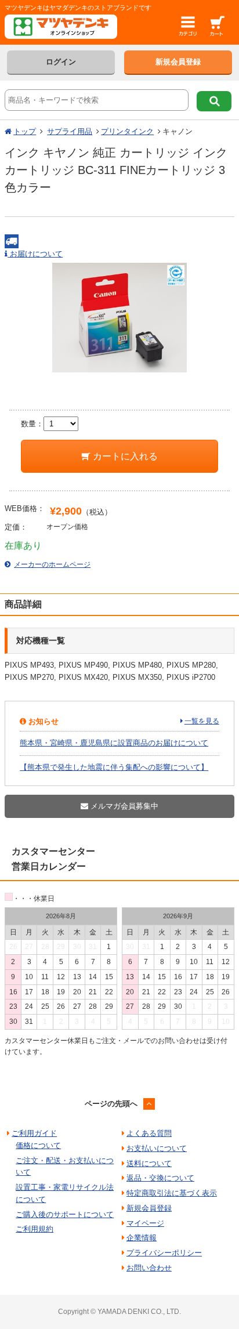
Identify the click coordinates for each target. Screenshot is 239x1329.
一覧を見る (201, 721)
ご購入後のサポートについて (65, 1214)
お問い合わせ (149, 1267)
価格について (38, 1145)
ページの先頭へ (111, 1103)
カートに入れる (124, 456)
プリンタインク (127, 131)
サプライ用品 (69, 131)
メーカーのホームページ (52, 564)
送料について (149, 1163)
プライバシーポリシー (164, 1252)
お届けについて (35, 253)
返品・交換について (160, 1178)
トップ (24, 131)
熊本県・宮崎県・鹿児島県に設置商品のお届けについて (114, 742)
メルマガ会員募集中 (123, 806)
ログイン (61, 61)
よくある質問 (149, 1133)
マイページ (145, 1223)
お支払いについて (156, 1148)
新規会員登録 (178, 61)
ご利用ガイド (34, 1133)
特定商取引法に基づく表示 (171, 1193)
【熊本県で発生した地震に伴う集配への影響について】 (114, 767)
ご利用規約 (34, 1229)
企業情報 (141, 1237)
